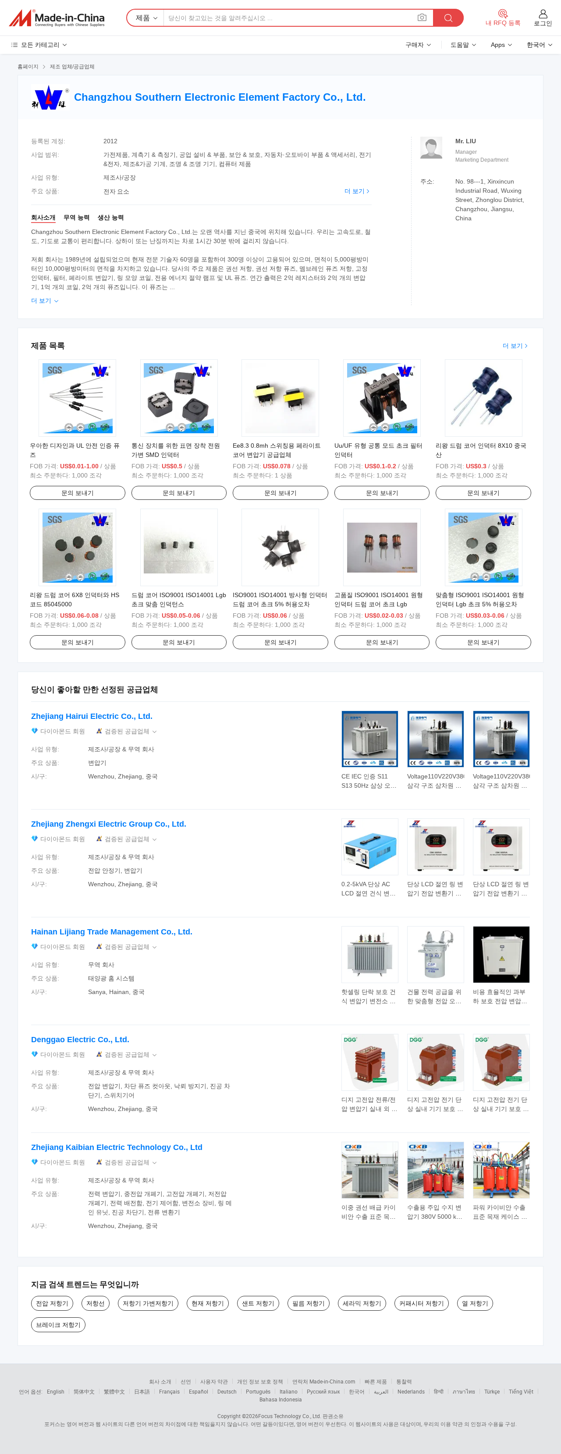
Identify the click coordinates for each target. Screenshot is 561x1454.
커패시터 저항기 (421, 1303)
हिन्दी (439, 1391)
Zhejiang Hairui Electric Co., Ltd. (92, 716)
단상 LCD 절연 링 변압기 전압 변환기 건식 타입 (435, 893)
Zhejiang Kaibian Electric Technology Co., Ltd (116, 1147)
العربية (381, 1391)
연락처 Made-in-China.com (323, 1381)
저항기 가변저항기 (148, 1303)
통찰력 (404, 1381)
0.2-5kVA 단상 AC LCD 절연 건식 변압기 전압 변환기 (368, 893)
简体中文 (84, 1391)
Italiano (289, 1391)
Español (198, 1391)
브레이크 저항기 (58, 1324)
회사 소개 (160, 1381)
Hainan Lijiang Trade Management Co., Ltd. (111, 931)
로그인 (543, 23)
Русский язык (323, 1391)
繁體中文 (114, 1391)
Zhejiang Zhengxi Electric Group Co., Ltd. (108, 824)
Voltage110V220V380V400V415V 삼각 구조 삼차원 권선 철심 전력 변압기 (453, 785)
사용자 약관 (214, 1381)
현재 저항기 (208, 1303)
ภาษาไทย (464, 1391)
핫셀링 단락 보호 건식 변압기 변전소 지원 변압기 (368, 1001)
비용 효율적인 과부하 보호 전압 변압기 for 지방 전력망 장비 (501, 1001)
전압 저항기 (52, 1303)
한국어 (357, 1391)
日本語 (142, 1391)
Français (169, 1391)
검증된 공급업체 (131, 731)
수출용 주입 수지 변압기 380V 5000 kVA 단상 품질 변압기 (435, 1216)
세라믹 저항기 (362, 1303)
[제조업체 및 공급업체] (56, 18)
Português (258, 1391)
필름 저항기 (308, 1303)
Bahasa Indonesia (280, 1399)
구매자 (414, 44)
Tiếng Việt (521, 1391)
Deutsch (227, 1391)
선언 (186, 1381)
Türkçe (492, 1391)
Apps (498, 44)
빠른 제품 (376, 1381)
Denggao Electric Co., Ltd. (80, 1039)
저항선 (95, 1303)
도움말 (460, 44)
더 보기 (354, 191)
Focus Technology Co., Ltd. (289, 1415)
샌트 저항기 (258, 1303)
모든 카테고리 (40, 44)
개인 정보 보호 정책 (260, 1381)
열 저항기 (475, 1303)
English (55, 1391)
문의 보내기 (77, 492)
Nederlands (411, 1391)
